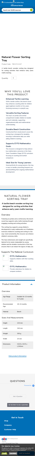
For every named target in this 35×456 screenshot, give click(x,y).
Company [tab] (8, 425)
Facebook (21, 439)
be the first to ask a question (18, 405)
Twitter (24, 439)
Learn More (13, 453)
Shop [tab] (6, 421)
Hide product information (18, 356)
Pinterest (28, 439)
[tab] (18, 396)
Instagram (32, 439)
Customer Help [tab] (10, 429)
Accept (4, 453)
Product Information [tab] (11, 284)
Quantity (5, 78)
